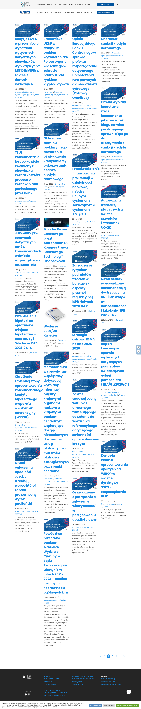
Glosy (17, 201)
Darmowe (111, 235)
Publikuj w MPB (68, 12)
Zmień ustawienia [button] (109, 705)
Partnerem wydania (108, 682)
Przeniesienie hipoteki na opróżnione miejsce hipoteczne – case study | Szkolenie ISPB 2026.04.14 (26, 332)
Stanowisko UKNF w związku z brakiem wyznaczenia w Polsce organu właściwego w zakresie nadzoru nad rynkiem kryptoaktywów (56, 61)
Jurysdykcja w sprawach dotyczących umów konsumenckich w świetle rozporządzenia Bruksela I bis (28, 249)
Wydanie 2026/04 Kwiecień (51, 331)
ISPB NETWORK (68, 4)
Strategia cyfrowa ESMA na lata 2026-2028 (83, 342)
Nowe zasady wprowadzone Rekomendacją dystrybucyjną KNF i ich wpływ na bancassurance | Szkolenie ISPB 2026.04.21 (113, 297)
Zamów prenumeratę (105, 12)
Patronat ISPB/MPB (50, 684)
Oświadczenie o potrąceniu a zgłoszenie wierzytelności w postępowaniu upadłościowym (85, 506)
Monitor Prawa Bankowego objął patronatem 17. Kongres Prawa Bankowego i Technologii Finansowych (56, 245)
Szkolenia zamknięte (51, 679)
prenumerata (20, 92)
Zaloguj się (105, 4)
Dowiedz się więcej (95, 705)
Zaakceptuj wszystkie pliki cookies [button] (127, 705)
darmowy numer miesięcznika (83, 679)
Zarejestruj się (77, 684)
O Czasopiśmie (56, 12)
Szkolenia (57, 4)
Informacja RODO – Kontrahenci (55, 693)
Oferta (49, 4)
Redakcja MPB (77, 682)
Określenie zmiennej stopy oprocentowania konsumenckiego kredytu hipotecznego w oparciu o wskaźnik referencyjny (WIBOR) (29, 397)
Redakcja (79, 12)
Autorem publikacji (108, 679)
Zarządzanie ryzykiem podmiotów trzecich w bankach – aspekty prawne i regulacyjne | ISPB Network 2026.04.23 (82, 285)
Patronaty (88, 12)
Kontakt (88, 4)
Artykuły (75, 222)
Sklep (47, 12)
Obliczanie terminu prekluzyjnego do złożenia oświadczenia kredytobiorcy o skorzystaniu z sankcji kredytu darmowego (55, 158)
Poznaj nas (41, 4)
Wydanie (62, 340)
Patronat (62, 266)
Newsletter (79, 4)
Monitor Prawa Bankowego (82, 676)
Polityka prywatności (52, 690)
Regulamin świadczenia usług (55, 696)
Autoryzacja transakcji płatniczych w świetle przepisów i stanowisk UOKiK (112, 214)
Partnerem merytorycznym (111, 684)
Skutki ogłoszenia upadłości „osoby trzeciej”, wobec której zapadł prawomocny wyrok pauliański (26, 483)
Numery (40, 12)
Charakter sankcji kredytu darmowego (113, 43)
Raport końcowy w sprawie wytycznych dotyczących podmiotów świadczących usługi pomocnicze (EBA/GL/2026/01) (115, 364)
